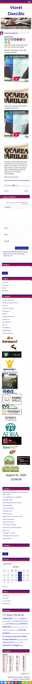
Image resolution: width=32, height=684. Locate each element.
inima (8, 630)
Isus (11, 630)
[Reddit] (11, 39)
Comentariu (7, 207)
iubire (14, 630)
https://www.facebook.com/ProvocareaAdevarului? (18, 180)
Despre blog (5, 290)
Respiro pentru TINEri (8, 522)
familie (16, 627)
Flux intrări (5, 598)
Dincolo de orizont (7, 513)
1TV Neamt (7, 615)
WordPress (16, 679)
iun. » (7, 586)
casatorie (8, 621)
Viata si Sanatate (7, 538)
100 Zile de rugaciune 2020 (9, 303)
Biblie (26, 618)
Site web (6, 241)
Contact (4, 288)
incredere (4, 630)
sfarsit (15, 642)
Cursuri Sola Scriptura (8, 508)
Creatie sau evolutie (7, 308)
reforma (26, 639)
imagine (22, 627)
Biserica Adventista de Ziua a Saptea (12, 502)
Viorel (16, 185)
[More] (8, 42)
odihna (25, 633)
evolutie (13, 627)
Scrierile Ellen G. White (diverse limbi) (12, 527)
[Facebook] (5, 39)
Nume (6, 228)
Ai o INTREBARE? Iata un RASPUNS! (12, 497)
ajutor (14, 618)
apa (16, 618)
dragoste (4, 624)
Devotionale (5, 311)
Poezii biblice (5, 327)
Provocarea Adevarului (12, 636)
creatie (12, 621)
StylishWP (27, 679)
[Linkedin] (15, 39)
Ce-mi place (5, 282)
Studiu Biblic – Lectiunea (9, 533)
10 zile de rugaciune (7, 300)
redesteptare (20, 639)
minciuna (15, 633)
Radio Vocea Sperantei (8, 519)
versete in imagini (11, 645)
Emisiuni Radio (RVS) (7, 316)
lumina (11, 633)
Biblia (23, 619)
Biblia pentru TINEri (7, 500)
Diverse (4, 314)
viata (21, 645)
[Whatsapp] (5, 42)
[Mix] (24, 39)
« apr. (3, 586)
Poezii (3, 325)
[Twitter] (8, 39)
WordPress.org (6, 603)
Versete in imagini (6, 333)
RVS (12, 642)
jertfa (17, 630)
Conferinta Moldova (8, 505)
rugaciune (6, 642)
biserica (4, 621)
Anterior (6, 191)
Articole (4, 305)
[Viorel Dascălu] (16, 23)
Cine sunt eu (5, 285)
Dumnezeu (10, 624)
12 (20, 575)
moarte (18, 633)
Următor (26, 191)
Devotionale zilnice (7, 511)
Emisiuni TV (5, 319)
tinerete (18, 642)
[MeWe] (21, 39)
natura (21, 633)
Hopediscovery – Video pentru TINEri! (12, 516)
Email (6, 234)
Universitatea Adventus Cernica (11, 535)
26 (20, 580)
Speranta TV (6, 530)
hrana (19, 627)
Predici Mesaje (6, 330)
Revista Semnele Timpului (9, 524)
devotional (22, 621)
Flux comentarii (7, 601)
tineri (21, 642)
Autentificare (6, 595)
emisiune (17, 624)
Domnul (27, 621)
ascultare (19, 618)
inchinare (26, 627)
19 (20, 577)
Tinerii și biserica (11, 33)
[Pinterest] (18, 39)
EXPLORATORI (6, 322)
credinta (17, 621)
